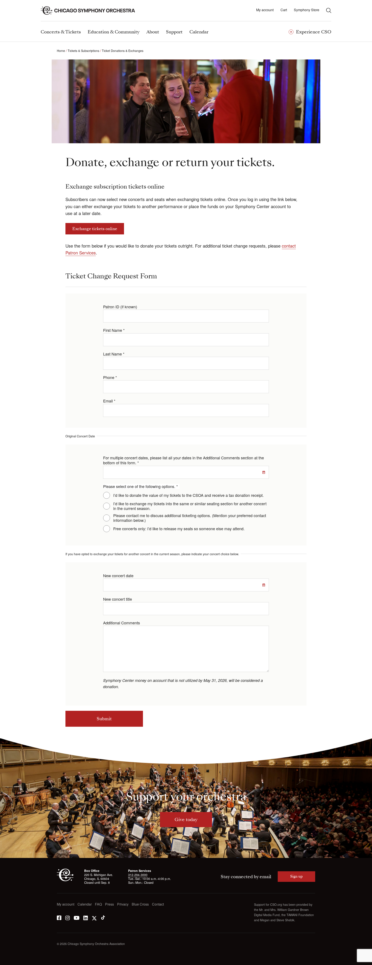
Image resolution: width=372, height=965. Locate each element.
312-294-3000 (137, 875)
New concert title (117, 599)
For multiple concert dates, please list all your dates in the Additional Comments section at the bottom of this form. (183, 460)
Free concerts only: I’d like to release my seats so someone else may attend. (179, 528)
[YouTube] (76, 917)
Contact (158, 904)
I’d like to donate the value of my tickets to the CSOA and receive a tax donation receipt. (188, 495)
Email (109, 400)
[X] (94, 917)
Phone (110, 377)
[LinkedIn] (85, 917)
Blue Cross (140, 904)
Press (109, 904)
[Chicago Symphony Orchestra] (90, 10)
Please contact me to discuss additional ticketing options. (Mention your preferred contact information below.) (189, 517)
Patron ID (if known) (120, 306)
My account (265, 10)
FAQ (98, 904)
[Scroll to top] (12, 960)
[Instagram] (67, 917)
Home (61, 50)
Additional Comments (121, 622)
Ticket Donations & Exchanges (122, 50)
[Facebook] (59, 917)
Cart (284, 10)
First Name (114, 330)
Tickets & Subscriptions (83, 50)
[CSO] (65, 880)
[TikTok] (103, 917)
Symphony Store (306, 10)
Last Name (113, 353)
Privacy (123, 904)
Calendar (85, 904)
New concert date (118, 575)
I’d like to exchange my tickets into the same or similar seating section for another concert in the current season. (190, 506)
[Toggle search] (328, 10)
